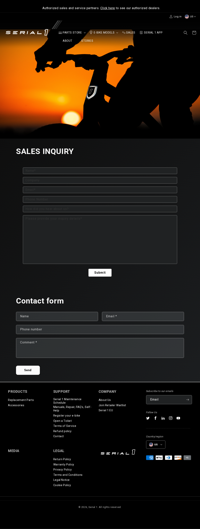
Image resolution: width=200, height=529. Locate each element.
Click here (107, 8)
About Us (105, 400)
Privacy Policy (62, 469)
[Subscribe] (187, 399)
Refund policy (62, 431)
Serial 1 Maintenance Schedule (67, 401)
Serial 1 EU (106, 410)
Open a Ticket (62, 420)
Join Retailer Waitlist (112, 405)
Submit (100, 272)
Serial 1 (92, 507)
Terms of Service (64, 425)
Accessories (16, 405)
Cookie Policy (62, 485)
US (192, 16)
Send (27, 370)
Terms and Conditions (68, 474)
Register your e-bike (66, 415)
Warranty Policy (63, 464)
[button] (71, 32)
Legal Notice (61, 479)
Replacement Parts (21, 400)
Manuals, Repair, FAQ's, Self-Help (72, 408)
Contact (58, 436)
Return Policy (62, 459)
